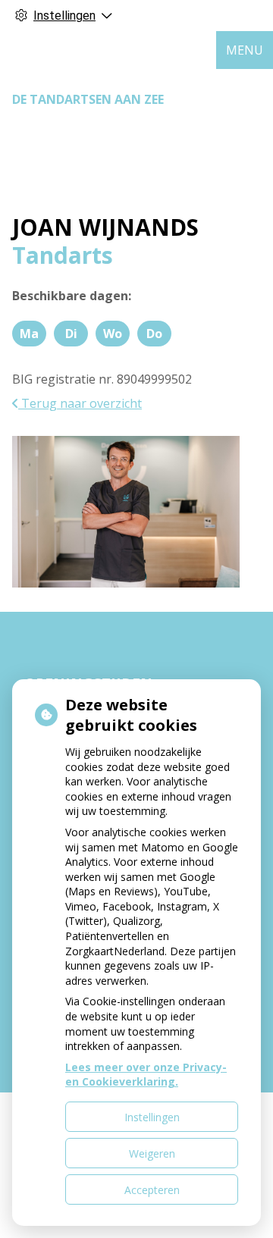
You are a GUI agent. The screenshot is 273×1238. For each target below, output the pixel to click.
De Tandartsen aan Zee (88, 99)
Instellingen (152, 1117)
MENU (244, 50)
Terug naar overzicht (80, 403)
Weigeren (152, 1153)
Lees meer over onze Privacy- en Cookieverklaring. (146, 1074)
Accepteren (152, 1190)
